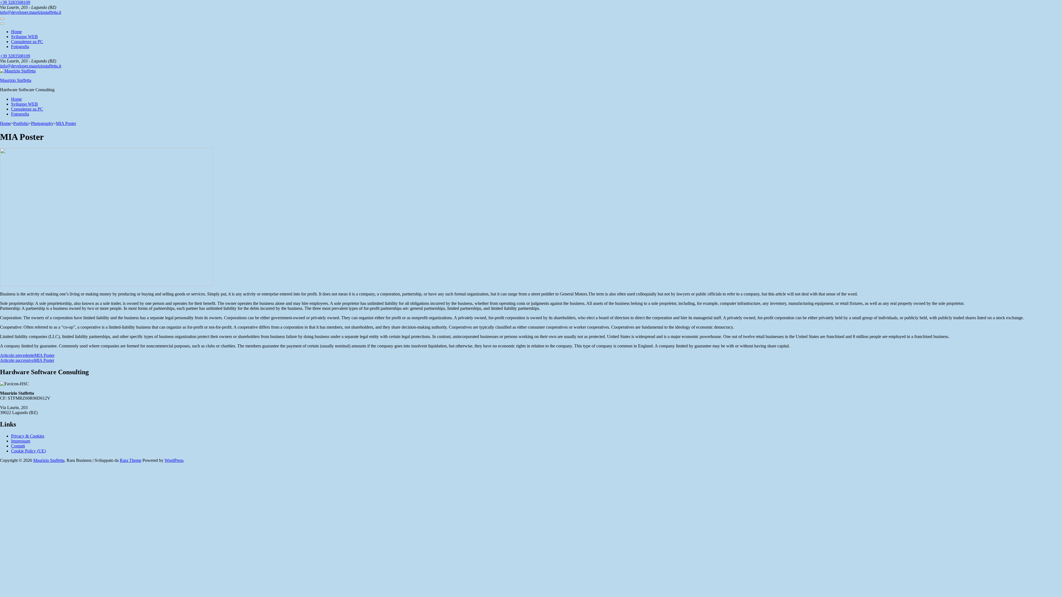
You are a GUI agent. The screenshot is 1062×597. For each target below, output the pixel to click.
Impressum (20, 441)
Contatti (18, 446)
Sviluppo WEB (24, 36)
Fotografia (20, 46)
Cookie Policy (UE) (28, 451)
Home (16, 31)
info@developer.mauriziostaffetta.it (30, 12)
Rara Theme (130, 460)
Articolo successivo (27, 360)
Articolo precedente (27, 355)
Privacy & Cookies (27, 436)
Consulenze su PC (27, 41)
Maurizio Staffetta (15, 80)
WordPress (174, 460)
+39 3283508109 (15, 2)
